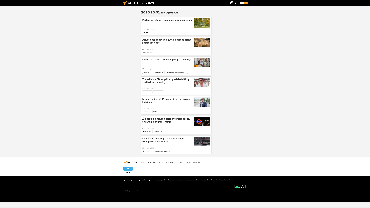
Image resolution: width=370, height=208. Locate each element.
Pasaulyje (145, 92)
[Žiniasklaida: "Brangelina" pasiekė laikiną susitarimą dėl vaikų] (202, 82)
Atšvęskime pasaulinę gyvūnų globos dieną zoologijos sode (166, 41)
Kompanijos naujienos (226, 180)
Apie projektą (127, 180)
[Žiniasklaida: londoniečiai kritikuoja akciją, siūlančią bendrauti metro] (202, 121)
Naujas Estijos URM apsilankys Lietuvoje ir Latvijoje (166, 100)
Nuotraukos (146, 72)
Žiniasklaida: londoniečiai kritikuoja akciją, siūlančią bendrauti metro (166, 120)
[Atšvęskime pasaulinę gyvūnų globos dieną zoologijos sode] (202, 42)
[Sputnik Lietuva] (133, 5)
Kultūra (188, 162)
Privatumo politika (160, 180)
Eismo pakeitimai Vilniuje (160, 151)
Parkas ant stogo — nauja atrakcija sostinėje (167, 19)
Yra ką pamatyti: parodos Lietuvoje (175, 72)
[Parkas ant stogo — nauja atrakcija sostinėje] (202, 23)
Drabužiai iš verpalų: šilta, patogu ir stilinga (166, 59)
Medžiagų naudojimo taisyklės (143, 180)
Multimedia (158, 72)
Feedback (214, 180)
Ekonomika (169, 162)
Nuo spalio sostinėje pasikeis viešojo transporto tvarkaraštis (163, 140)
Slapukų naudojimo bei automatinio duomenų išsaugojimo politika (188, 180)
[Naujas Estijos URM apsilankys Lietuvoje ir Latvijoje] (202, 102)
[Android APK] (240, 187)
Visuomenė (146, 32)
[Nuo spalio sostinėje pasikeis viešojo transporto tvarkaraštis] (202, 141)
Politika (155, 111)
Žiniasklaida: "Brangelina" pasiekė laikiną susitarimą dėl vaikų (165, 81)
